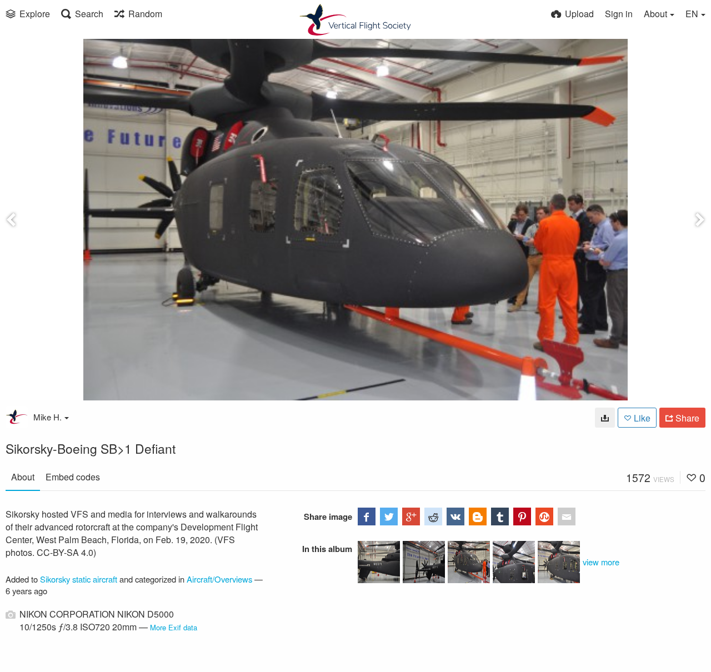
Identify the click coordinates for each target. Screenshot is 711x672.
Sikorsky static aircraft (78, 579)
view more (601, 562)
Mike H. (47, 417)
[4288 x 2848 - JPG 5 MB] (605, 418)
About (22, 476)
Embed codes (73, 476)
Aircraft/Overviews (219, 579)
